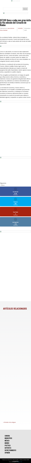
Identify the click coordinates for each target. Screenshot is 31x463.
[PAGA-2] (15, 158)
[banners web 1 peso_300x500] (15, 102)
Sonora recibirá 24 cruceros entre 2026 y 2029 (14, 320)
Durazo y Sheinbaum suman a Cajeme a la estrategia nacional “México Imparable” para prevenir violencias (15, 356)
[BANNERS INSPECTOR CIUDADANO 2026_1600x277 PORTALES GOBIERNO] (15, 13)
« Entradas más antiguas (9, 422)
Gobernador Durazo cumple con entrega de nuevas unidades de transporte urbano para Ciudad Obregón (15, 395)
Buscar (25, 9)
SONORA (20, 28)
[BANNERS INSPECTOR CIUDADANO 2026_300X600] (15, 232)
